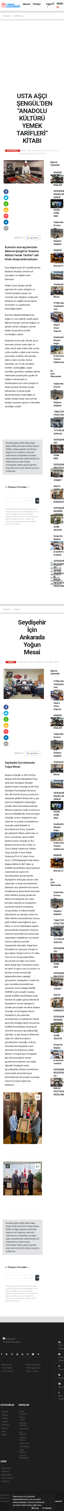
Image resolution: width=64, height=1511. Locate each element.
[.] (22, 1118)
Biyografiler (6, 1474)
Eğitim (4, 1434)
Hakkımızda (6, 1364)
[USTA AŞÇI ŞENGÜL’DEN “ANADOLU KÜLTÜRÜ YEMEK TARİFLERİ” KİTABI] (24, 172)
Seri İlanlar (24, 1446)
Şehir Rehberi (23, 1451)
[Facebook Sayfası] (3, 1354)
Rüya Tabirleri (7, 1478)
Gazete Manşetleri (24, 1456)
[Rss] (29, 1354)
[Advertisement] (32, 56)
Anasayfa (7, 16)
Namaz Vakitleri (23, 1424)
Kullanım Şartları (33, 1364)
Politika (4, 1418)
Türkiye (36, 4)
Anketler (5, 1471)
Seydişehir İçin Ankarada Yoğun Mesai (59, 290)
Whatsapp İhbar (33, 1368)
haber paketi (5, 1504)
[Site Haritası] (34, 1354)
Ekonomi (5, 1425)
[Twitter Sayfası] (8, 1354)
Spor (3, 1431)
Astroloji (5, 1481)
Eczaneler (24, 1428)
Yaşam (4, 1421)
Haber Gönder (32, 1371)
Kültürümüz (18, 16)
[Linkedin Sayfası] (24, 1354)
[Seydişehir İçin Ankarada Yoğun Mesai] (24, 683)
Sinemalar (24, 1443)
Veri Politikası (7, 1371)
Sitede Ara (6, 1468)
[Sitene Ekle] (40, 1354)
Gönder (38, 501)
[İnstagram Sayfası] (13, 1354)
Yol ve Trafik (22, 1418)
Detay (36, 1508)
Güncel (26, 4)
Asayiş (4, 1428)
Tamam (47, 1508)
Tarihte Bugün (22, 1438)
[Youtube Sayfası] (18, 1354)
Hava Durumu (23, 1412)
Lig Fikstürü (23, 1433)
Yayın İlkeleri (7, 1368)
